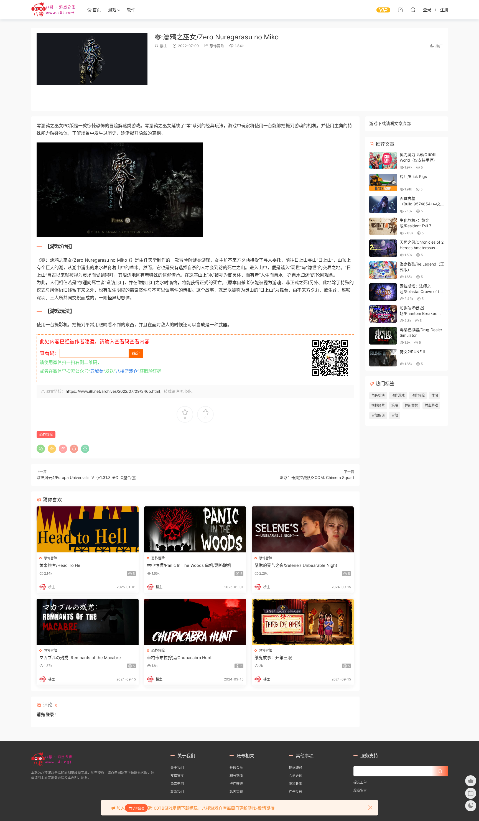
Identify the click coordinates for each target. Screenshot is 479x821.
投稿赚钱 (295, 768)
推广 (439, 46)
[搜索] (413, 10)
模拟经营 (378, 405)
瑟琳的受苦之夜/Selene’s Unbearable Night (295, 565)
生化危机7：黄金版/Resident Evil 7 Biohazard (415, 225)
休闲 (434, 395)
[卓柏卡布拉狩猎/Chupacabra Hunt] (195, 622)
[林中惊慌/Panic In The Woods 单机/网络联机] (195, 529)
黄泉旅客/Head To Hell (61, 565)
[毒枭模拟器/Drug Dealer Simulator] (383, 336)
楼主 (163, 46)
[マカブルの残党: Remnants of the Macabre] (88, 622)
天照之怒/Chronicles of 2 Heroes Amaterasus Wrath (422, 247)
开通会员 (236, 768)
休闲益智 (411, 405)
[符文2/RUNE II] (383, 357)
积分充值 (236, 776)
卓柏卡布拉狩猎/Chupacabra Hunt (179, 657)
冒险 (394, 415)
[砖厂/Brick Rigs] (383, 182)
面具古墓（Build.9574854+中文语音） (420, 203)
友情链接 (177, 776)
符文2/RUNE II (412, 351)
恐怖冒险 (217, 46)
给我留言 (360, 790)
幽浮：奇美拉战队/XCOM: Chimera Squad (317, 477)
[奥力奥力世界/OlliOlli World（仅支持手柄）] (383, 160)
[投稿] (400, 10)
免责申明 (177, 784)
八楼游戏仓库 (53, 9)
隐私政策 (295, 784)
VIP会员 (138, 808)
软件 (131, 9)
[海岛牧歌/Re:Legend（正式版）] (383, 270)
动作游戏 (398, 395)
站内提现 (236, 792)
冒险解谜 (378, 415)
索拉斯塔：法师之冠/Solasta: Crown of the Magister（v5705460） (422, 291)
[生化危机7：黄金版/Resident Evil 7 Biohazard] (383, 226)
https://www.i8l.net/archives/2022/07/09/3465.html (113, 391)
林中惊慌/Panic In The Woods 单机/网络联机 (189, 565)
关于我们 (177, 768)
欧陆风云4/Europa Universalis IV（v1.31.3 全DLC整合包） (88, 477)
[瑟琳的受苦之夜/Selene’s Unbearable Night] (303, 529)
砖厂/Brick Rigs (413, 176)
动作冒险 (418, 395)
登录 (50, 714)
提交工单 (360, 782)
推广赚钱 (236, 784)
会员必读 (295, 776)
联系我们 (177, 792)
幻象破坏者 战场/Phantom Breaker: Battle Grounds (418, 313)
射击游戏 (431, 405)
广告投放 (295, 792)
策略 (394, 405)
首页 (96, 9)
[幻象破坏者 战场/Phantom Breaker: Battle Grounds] (383, 314)
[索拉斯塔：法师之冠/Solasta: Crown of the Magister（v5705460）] (383, 292)
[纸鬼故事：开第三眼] (303, 622)
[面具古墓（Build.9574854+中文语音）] (383, 204)
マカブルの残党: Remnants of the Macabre (80, 657)
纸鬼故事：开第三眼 (273, 657)
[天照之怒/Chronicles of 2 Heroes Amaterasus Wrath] (383, 248)
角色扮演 (378, 395)
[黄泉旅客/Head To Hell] (88, 529)
